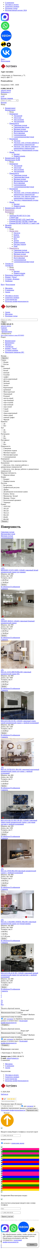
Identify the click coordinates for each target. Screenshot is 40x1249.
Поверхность (14, 123)
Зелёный (6, 383)
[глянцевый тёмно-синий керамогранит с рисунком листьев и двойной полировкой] (20, 805)
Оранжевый (7, 394)
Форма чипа (13, 231)
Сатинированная (20, 135)
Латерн (16, 240)
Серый (5, 409)
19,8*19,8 (6, 506)
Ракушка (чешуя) (20, 244)
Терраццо (6, 502)
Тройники (8, 281)
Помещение (13, 114)
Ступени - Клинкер (12, 279)
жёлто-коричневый (10, 379)
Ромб (15, 246)
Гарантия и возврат (12, 6)
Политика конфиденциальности (16, 301)
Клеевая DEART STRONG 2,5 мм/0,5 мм (24, 223)
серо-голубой (8, 402)
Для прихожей (19, 121)
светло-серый (8, 398)
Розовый (6, 396)
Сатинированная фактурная (24, 137)
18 (2, 1001)
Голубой (6, 375)
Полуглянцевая (19, 133)
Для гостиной (19, 119)
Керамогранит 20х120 (13, 208)
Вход (2, 59)
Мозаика (8, 225)
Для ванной (18, 116)
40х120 (6, 511)
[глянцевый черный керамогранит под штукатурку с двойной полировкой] (20, 958)
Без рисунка (7, 485)
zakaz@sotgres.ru (13, 1058)
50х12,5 (6, 513)
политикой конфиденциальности (12, 1241)
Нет (4, 426)
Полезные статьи (11, 8)
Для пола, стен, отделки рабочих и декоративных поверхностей (26, 143)
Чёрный (6, 419)
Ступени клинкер (11, 350)
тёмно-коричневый (10, 413)
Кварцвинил (9, 210)
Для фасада (9, 264)
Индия (5, 362)
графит (6, 377)
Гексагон (17, 233)
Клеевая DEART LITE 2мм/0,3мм (21, 219)
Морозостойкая (9, 475)
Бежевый (6, 368)
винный (6, 373)
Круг (15, 239)
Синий (5, 411)
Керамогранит (10, 108)
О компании (9, 3)
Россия (5, 364)
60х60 (5, 517)
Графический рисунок (11, 487)
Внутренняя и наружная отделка (15, 461)
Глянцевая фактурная (21, 127)
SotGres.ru (4, 1094)
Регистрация (5, 61)
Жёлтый (6, 381)
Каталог (4, 102)
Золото (5, 385)
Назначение (13, 139)
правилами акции (17, 1143)
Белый (5, 370)
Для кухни (17, 118)
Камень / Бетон (8, 494)
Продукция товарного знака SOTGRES (12, 335)
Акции (7, 292)
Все (2, 1004)
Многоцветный (9, 392)
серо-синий (7, 407)
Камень (16, 235)
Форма (11, 152)
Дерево (6, 489)
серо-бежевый (8, 400)
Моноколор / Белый (10, 496)
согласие (10, 1019)
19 (2, 1002)
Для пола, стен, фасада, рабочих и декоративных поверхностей (26, 147)
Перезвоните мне (32, 1110)
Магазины (9, 288)
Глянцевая (7, 448)
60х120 (6, 515)
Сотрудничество (11, 299)
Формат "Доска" (11, 277)
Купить (4, 584)
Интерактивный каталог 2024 (16, 10)
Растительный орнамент (12, 500)
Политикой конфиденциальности (14, 1022)
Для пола (17, 141)
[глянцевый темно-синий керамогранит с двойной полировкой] (20, 705)
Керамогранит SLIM (12, 158)
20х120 (6, 508)
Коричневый (8, 387)
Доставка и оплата (12, 4)
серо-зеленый (8, 405)
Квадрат (17, 154)
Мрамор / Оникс (9, 498)
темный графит (9, 417)
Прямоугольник (19, 156)
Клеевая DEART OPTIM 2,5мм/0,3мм (23, 221)
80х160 (6, 519)
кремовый (7, 390)
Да (4, 424)
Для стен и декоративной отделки (26, 150)
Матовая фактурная (21, 131)
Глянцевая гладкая (20, 125)
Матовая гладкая (20, 129)
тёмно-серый (8, 415)
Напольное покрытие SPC (14, 275)
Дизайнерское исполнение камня (15, 492)
